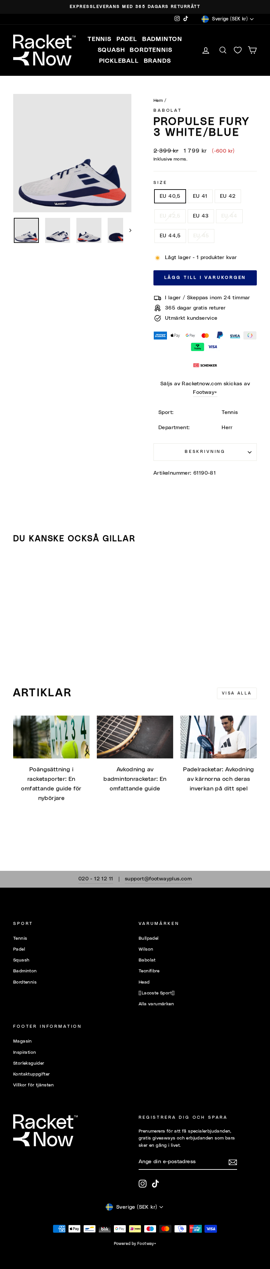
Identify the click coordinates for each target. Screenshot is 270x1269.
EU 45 (201, 235)
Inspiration (24, 1052)
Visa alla (237, 693)
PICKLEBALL (119, 61)
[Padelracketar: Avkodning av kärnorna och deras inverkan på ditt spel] (218, 737)
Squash (21, 960)
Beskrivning (205, 452)
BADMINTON (162, 39)
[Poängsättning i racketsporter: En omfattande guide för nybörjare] (51, 737)
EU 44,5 (170, 235)
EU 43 (201, 216)
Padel (19, 949)
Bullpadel (149, 938)
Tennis (20, 938)
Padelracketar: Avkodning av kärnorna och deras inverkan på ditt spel (218, 779)
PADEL (127, 39)
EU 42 (228, 196)
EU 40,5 (170, 196)
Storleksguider (28, 1063)
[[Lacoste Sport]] (157, 993)
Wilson (146, 949)
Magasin (22, 1041)
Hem (158, 100)
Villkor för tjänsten (33, 1085)
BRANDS (157, 61)
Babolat (167, 110)
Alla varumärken (156, 1004)
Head (144, 982)
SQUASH (111, 50)
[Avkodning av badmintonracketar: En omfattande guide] (135, 737)
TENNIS (100, 39)
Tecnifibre (149, 971)
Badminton (25, 971)
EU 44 (229, 216)
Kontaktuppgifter (31, 1074)
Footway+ (205, 392)
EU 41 (200, 196)
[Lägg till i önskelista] (21, 567)
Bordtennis (151, 50)
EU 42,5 (170, 216)
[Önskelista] (237, 50)
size (160, 183)
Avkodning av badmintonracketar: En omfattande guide (134, 779)
